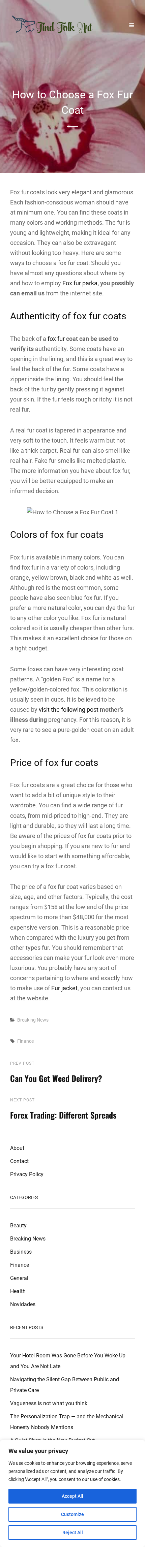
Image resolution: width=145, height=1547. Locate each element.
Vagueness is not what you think (48, 1403)
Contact (19, 1161)
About (17, 1148)
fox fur (56, 338)
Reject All (72, 1532)
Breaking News (33, 1020)
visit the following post (68, 709)
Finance (25, 1041)
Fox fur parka (79, 283)
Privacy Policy (27, 1174)
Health (18, 1291)
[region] (72, 1493)
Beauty (18, 1225)
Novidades (22, 1304)
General (19, 1278)
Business (21, 1252)
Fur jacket (64, 988)
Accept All (72, 1496)
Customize (72, 1514)
